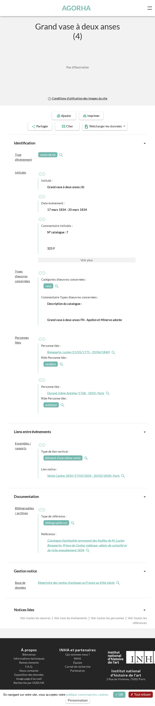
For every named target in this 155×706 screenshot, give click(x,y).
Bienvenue (29, 655)
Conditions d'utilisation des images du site (79, 98)
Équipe (77, 663)
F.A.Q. (29, 667)
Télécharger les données (105, 126)
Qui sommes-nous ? (77, 655)
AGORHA (76, 8)
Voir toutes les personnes (107, 618)
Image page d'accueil (29, 679)
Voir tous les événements (70, 618)
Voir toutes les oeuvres (35, 618)
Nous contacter (29, 671)
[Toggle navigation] (150, 8)
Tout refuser (142, 694)
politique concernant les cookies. (87, 694)
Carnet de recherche (77, 667)
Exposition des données (29, 675)
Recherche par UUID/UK (29, 683)
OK (120, 694)
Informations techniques (29, 659)
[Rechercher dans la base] (118, 582)
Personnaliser (78, 700)
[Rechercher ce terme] (61, 154)
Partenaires (77, 671)
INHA (77, 659)
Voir (87, 260)
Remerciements (29, 663)
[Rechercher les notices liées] (114, 352)
